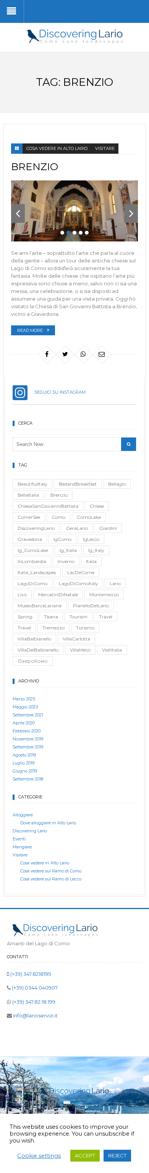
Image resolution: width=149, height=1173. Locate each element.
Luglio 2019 (23, 763)
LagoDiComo (32, 583)
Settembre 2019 (28, 747)
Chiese (97, 506)
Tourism (78, 616)
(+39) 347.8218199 (30, 974)
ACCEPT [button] (85, 1155)
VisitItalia (112, 650)
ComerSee (29, 517)
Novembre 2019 (28, 739)
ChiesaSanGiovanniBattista (48, 506)
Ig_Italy (96, 550)
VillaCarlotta (76, 639)
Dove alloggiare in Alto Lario (48, 822)
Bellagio (117, 484)
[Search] (128, 444)
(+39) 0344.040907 (34, 988)
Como (58, 517)
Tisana (51, 616)
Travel (105, 616)
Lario (115, 583)
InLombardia (32, 561)
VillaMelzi (80, 650)
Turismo (85, 628)
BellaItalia (28, 495)
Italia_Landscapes (37, 572)
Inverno (66, 561)
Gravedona (30, 539)
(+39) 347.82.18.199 (33, 1002)
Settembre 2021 (28, 715)
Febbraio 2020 (26, 731)
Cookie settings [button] (39, 1155)
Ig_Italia (68, 550)
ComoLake (89, 517)
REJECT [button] (117, 1155)
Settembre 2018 (28, 779)
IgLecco (91, 539)
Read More (30, 330)
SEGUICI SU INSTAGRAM (57, 392)
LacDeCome (80, 572)
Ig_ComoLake (33, 550)
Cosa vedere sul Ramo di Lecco (50, 879)
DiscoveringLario (36, 528)
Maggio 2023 (25, 707)
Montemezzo (104, 594)
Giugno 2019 (25, 771)
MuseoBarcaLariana (40, 605)
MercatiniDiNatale (58, 594)
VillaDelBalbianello (38, 650)
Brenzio (34, 167)
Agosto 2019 (24, 755)
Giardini (108, 528)
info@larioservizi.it (35, 1015)
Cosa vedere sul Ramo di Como (50, 871)
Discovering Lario (30, 830)
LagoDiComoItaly (78, 583)
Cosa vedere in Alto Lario (56, 148)
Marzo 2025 (24, 699)
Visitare (105, 148)
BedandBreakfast (78, 484)
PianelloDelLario (91, 605)
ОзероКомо (33, 661)
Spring (25, 616)
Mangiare (22, 847)
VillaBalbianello (34, 639)
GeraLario (77, 528)
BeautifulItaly (32, 484)
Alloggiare (23, 814)
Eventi (19, 839)
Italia (91, 561)
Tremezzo (53, 628)
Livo (22, 594)
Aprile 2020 (24, 723)
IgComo (62, 539)
